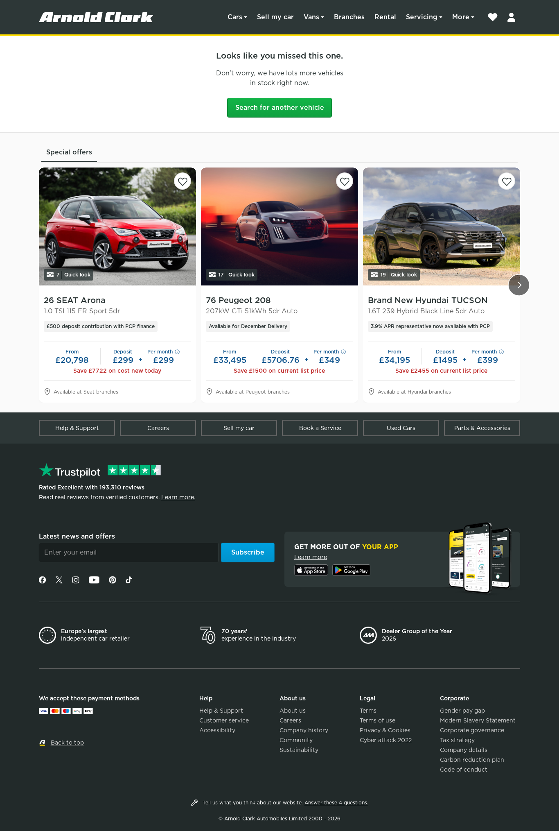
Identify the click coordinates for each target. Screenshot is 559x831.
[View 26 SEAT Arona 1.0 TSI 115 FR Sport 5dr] (117, 226)
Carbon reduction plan (472, 759)
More (460, 17)
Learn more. (178, 497)
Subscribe (247, 552)
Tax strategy (457, 740)
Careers (158, 428)
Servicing (421, 17)
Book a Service (320, 428)
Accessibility (217, 730)
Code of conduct (463, 769)
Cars (235, 17)
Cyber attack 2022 (386, 740)
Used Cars (401, 428)
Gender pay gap (462, 710)
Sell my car (275, 17)
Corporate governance (472, 730)
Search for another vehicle (279, 107)
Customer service (224, 720)
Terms (368, 710)
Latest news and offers (77, 536)
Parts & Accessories (482, 428)
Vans (311, 17)
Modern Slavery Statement (478, 720)
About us (293, 710)
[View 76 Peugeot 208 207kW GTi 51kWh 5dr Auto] (279, 226)
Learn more (310, 557)
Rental (385, 17)
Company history (304, 730)
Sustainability (299, 750)
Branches (349, 17)
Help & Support (77, 428)
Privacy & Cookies (385, 730)
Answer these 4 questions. (336, 802)
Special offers (69, 152)
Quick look (73, 275)
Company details (463, 750)
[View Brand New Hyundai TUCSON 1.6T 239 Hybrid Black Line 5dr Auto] (441, 226)
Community (296, 740)
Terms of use (377, 720)
